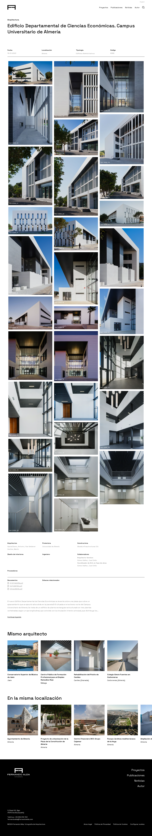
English (142, 2)
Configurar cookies (137, 824)
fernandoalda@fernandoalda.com (20, 819)
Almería (44, 53)
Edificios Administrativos (85, 53)
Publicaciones (117, 7)
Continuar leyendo (14, 617)
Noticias (128, 7)
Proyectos (103, 7)
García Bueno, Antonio (15, 546)
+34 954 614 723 (21, 817)
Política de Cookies (120, 824)
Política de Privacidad (103, 824)
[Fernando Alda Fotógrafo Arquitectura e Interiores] (11, 6)
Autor (137, 7)
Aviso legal (88, 824)
